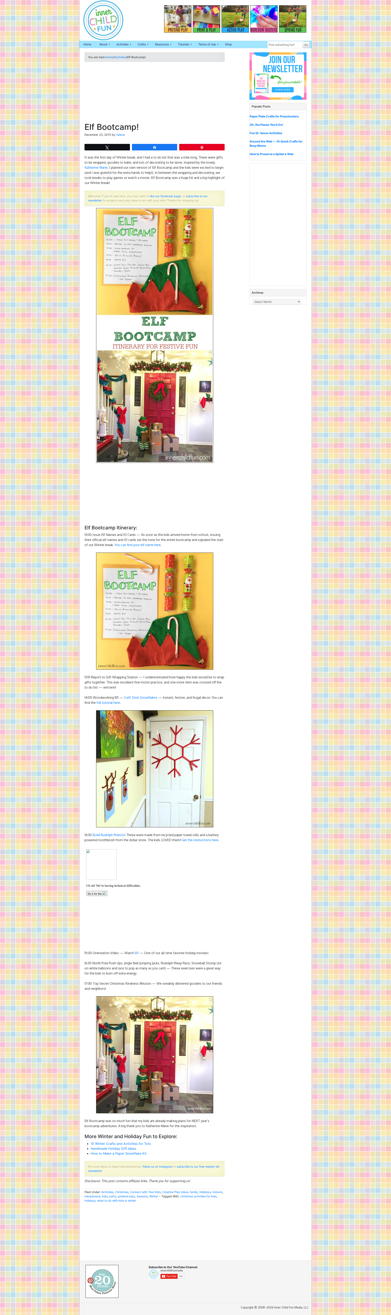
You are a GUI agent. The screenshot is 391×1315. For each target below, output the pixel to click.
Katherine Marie (96, 167)
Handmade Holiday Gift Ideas (113, 1148)
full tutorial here (108, 703)
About (101, 45)
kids (105, 1196)
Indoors (217, 1192)
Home (87, 44)
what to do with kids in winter (116, 1200)
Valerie (120, 134)
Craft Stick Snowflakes (140, 697)
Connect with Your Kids (145, 1192)
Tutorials (181, 45)
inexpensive (92, 1196)
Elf (137, 953)
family (194, 1192)
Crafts (140, 45)
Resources (160, 45)
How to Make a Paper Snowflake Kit (119, 1153)
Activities (120, 45)
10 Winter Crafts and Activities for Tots (121, 1144)
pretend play (126, 1196)
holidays (90, 1200)
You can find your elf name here (138, 545)
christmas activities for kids (198, 1196)
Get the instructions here (200, 840)
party (112, 1196)
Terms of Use (205, 45)
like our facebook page (165, 196)
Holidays (205, 1192)
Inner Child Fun (99, 20)
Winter (153, 1196)
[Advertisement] (155, 93)
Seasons (142, 1196)
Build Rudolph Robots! (108, 835)
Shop (228, 44)
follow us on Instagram (157, 1166)
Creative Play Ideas (175, 1192)
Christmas (121, 1192)
